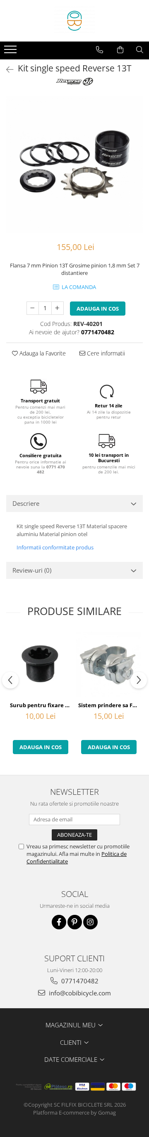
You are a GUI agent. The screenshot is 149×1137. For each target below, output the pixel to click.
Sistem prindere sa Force (109, 705)
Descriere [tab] (25, 503)
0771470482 (79, 981)
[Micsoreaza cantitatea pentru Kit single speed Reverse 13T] (32, 308)
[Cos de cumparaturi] (120, 50)
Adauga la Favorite (42, 353)
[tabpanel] (74, 164)
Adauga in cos (98, 308)
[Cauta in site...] (139, 50)
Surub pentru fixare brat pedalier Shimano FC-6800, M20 (41, 705)
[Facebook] (59, 922)
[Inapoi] (6, 69)
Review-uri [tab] (31, 570)
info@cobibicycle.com (79, 993)
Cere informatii (105, 353)
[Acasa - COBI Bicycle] (74, 20)
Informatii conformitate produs (55, 547)
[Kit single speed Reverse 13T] (74, 164)
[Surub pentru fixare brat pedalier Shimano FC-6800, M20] (40, 664)
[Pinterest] (74, 922)
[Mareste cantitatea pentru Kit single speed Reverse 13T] (57, 308)
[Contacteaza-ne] (99, 50)
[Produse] (11, 52)
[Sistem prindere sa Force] (108, 664)
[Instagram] (90, 922)
